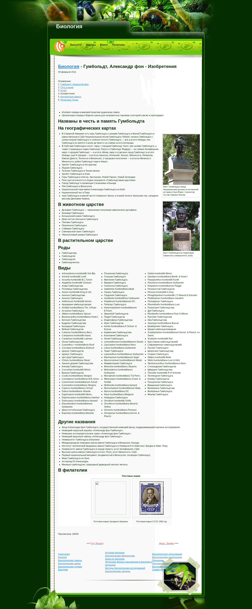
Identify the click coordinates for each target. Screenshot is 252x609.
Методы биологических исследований (125, 568)
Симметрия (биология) (164, 569)
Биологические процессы (165, 566)
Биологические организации (167, 557)
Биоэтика (63, 569)
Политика (118, 44)
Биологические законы (70, 560)
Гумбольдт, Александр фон (75, 84)
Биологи (76, 44)
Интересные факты (71, 96)
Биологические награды (117, 571)
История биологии (115, 552)
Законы (91, 44)
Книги (104, 44)
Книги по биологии (115, 559)
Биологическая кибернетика (120, 556)
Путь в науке (67, 87)
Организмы (158, 560)
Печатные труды (69, 100)
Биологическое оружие (70, 566)
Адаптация (64, 554)
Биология (69, 26)
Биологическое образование (167, 554)
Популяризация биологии (165, 563)
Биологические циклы (69, 563)
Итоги (64, 90)
